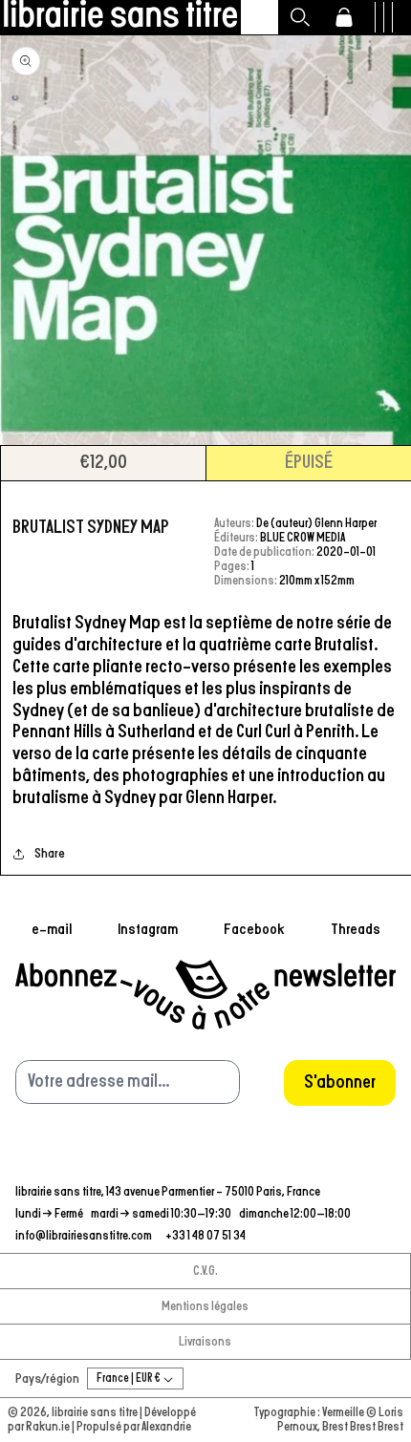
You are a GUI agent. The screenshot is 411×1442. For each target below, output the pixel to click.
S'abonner (340, 1082)
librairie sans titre (95, 1413)
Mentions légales (205, 1307)
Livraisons (205, 1342)
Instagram (148, 929)
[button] (300, 17)
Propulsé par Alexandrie (133, 1427)
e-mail (52, 929)
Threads (355, 929)
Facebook (254, 929)
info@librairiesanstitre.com (84, 1236)
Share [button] (49, 853)
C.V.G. (205, 1271)
